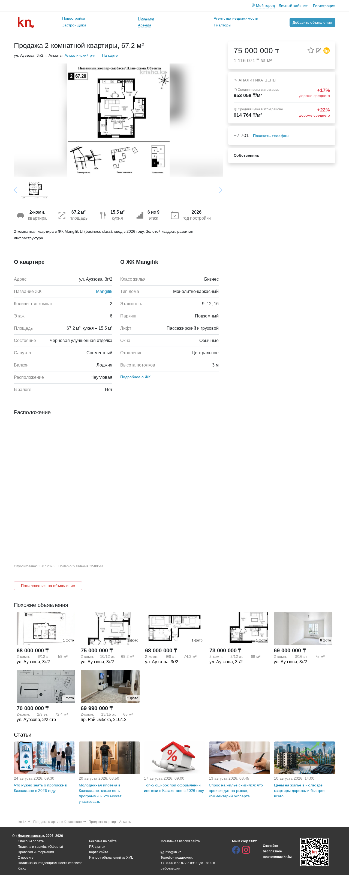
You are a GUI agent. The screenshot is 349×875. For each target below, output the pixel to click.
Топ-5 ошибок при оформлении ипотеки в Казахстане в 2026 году (174, 788)
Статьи (22, 735)
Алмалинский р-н (80, 55)
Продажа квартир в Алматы (110, 822)
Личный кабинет (293, 6)
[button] (326, 50)
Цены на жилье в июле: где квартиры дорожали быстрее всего (300, 790)
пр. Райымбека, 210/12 (104, 719)
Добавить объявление (312, 22)
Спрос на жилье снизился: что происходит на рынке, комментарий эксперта (236, 790)
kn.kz (22, 822)
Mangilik (104, 291)
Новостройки (73, 18)
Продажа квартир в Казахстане (57, 822)
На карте (110, 55)
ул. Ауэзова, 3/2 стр (36, 719)
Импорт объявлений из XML (111, 857)
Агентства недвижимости (236, 18)
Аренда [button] (144, 25)
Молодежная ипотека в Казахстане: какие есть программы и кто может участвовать (100, 793)
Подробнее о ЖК (135, 377)
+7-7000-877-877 (174, 863)
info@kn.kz (173, 852)
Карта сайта (98, 852)
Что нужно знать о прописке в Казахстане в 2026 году (40, 788)
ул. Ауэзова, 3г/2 (33, 661)
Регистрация (324, 6)
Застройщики (74, 25)
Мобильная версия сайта (180, 841)
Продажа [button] (146, 18)
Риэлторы (222, 25)
